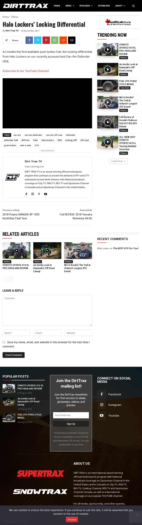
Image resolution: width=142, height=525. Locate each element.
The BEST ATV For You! (125, 248)
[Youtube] (45, 193)
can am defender (33, 135)
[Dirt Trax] (15, 6)
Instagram (114, 405)
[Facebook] (29, 40)
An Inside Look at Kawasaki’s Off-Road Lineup (128, 67)
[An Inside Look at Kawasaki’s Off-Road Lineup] (107, 69)
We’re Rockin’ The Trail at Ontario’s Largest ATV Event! (77, 268)
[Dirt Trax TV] (12, 177)
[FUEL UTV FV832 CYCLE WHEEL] (107, 86)
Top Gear (124, 88)
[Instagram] (32, 193)
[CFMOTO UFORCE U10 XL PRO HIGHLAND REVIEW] (107, 49)
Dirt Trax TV (12, 30)
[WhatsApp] (54, 40)
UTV (37, 145)
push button (10, 145)
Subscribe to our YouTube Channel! (26, 71)
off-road (84, 140)
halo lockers (47, 140)
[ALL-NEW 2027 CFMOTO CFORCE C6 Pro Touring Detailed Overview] (107, 142)
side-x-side (25, 145)
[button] (133, 6)
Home (6, 16)
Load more (117, 161)
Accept (72, 519)
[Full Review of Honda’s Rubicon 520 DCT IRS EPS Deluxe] (107, 122)
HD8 (60, 140)
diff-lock (25, 140)
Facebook (114, 394)
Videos (14, 16)
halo (35, 140)
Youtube (113, 415)
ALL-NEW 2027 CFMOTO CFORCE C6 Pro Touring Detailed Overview (127, 143)
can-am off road (54, 135)
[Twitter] (37, 40)
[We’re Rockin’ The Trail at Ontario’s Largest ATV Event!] (107, 102)
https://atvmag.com (34, 166)
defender (70, 135)
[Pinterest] (46, 40)
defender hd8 (11, 140)
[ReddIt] (63, 40)
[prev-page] (5, 279)
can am (17, 135)
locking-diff (71, 140)
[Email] (71, 40)
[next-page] (11, 279)
